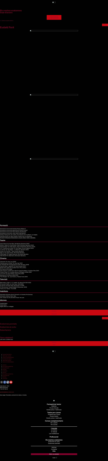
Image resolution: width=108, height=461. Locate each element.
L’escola (4, 364)
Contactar (4, 370)
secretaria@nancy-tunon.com (7, 392)
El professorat (5, 367)
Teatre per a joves (6, 355)
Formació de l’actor (7, 354)
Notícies (4, 369)
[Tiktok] (7, 382)
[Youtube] (10, 382)
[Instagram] (1, 382)
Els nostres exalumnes (7, 366)
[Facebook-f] (4, 382)
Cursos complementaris (8, 357)
